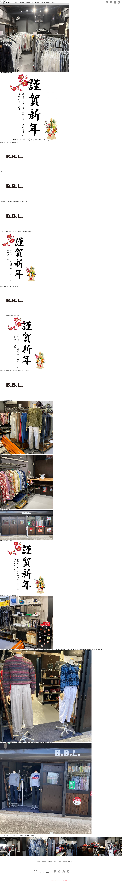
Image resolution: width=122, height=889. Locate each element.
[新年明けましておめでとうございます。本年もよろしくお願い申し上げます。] (26, 369)
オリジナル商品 (35, 2)
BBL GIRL (119, 2)
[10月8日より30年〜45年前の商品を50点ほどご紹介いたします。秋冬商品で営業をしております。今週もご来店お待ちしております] (46, 741)
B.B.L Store (107, 2)
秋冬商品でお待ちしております (7, 540)
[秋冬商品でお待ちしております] (26, 539)
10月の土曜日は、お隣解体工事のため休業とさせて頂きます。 (14, 201)
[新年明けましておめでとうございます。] (34, 141)
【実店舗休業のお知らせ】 (6, 72)
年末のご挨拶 (3, 171)
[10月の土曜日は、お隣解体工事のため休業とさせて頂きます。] (14, 200)
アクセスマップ (55, 2)
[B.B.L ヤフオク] (66, 880)
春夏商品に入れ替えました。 (6, 509)
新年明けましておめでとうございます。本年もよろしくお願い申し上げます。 (18, 370)
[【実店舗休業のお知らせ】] (34, 71)
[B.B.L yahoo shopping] (55, 880)
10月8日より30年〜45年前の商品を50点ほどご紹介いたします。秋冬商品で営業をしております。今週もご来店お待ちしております (29, 742)
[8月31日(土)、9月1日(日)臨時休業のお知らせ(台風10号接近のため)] (14, 314)
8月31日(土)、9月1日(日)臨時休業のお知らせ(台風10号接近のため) (15, 315)
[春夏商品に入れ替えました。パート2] (26, 453)
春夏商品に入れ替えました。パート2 (8, 454)
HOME (16, 2)
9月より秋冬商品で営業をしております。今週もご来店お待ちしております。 (17, 835)
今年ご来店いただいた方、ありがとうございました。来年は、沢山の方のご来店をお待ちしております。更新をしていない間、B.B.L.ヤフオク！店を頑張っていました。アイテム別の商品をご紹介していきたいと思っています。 (51, 649)
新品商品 (28, 2)
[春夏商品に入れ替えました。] (26, 508)
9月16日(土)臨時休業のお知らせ (7, 400)
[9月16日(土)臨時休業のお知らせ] (14, 399)
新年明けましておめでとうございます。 (9, 142)
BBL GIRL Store (115, 2)
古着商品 (22, 2)
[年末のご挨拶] (14, 170)
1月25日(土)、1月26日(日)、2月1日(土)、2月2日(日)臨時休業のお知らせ (16, 231)
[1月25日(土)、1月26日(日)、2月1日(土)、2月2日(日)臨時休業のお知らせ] (14, 230)
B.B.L (8, 2)
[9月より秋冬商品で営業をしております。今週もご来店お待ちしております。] (46, 834)
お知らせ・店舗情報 (45, 2)
